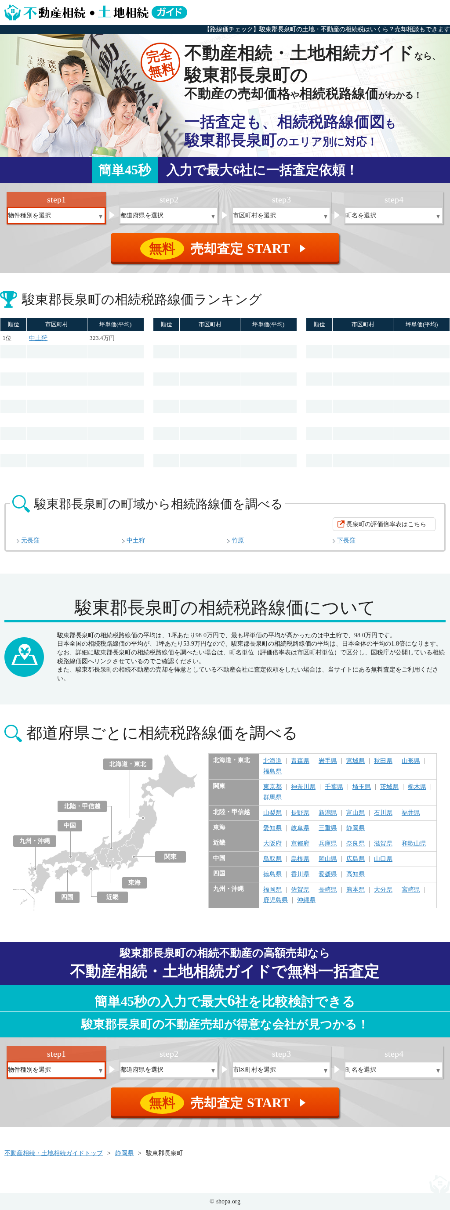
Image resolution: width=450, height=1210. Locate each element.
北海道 (272, 761)
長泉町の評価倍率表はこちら (386, 524)
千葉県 (334, 787)
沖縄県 (306, 900)
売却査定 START (228, 248)
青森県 (300, 761)
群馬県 (272, 798)
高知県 (355, 874)
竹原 (238, 540)
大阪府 (272, 844)
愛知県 (272, 828)
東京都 (272, 787)
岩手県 (328, 761)
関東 (170, 856)
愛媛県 (328, 874)
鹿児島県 (275, 900)
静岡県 (355, 828)
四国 (67, 897)
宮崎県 (411, 890)
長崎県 (328, 890)
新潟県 (328, 813)
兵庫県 (328, 844)
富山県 (355, 813)
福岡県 (272, 890)
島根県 (300, 859)
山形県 (411, 761)
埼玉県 (361, 787)
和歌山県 (414, 844)
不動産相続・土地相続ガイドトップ (53, 1153)
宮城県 (355, 761)
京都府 (300, 844)
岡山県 (328, 859)
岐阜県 (300, 828)
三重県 (328, 828)
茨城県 (389, 787)
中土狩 (38, 338)
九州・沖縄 (34, 841)
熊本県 (355, 890)
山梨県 (272, 813)
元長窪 (30, 540)
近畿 (112, 897)
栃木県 (417, 787)
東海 (134, 882)
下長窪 (346, 540)
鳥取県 (272, 859)
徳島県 (272, 874)
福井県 (411, 813)
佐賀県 (300, 890)
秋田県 (383, 761)
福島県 (272, 772)
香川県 (300, 874)
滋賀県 (383, 844)
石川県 (383, 813)
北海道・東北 (127, 764)
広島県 (355, 859)
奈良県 (355, 844)
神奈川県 (303, 787)
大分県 (383, 890)
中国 (70, 825)
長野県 (300, 813)
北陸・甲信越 (82, 806)
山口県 (383, 859)
